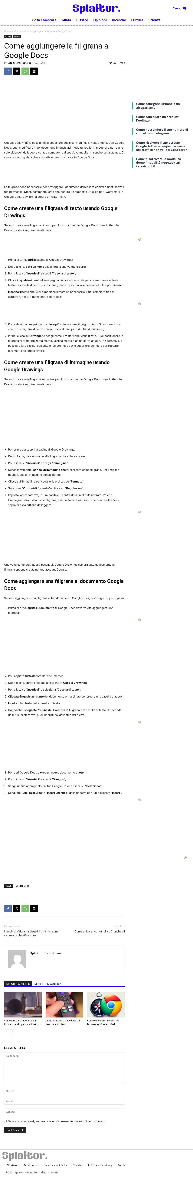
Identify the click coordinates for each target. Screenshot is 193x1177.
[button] (181, 8)
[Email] (34, 71)
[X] (16, 71)
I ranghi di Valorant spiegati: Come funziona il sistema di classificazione (32, 933)
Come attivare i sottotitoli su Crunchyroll (100, 931)
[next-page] (12, 1032)
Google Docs (22, 885)
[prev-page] (6, 1032)
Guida (17, 31)
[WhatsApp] (25, 71)
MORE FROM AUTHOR (47, 984)
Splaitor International (20, 62)
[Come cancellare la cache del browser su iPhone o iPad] (106, 1004)
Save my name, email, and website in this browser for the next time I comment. (56, 1121)
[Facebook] (8, 71)
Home (7, 31)
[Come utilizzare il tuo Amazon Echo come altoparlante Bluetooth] (23, 1004)
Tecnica (17, 36)
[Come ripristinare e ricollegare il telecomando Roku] (64, 1004)
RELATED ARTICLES (18, 984)
